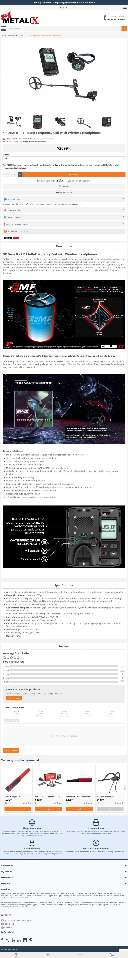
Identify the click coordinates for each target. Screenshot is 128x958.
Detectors (11, 35)
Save (17, 238)
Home (4, 35)
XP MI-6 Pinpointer (12, 796)
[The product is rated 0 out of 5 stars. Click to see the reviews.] (23, 139)
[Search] (124, 28)
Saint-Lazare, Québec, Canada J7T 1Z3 (18, 920)
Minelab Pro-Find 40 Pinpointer (79, 796)
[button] (64, 158)
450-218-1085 (9, 924)
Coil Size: (6, 155)
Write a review (48, 139)
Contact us (8, 928)
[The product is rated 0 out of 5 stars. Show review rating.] (26, 803)
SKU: (4, 141)
